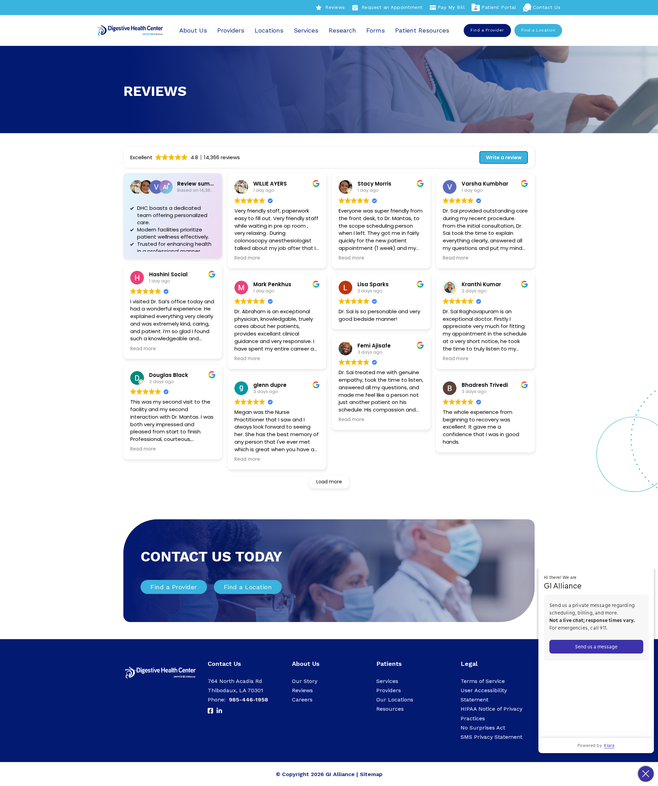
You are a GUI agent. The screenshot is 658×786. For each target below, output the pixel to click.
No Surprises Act (483, 727)
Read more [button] (143, 349)
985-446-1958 (248, 699)
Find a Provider (487, 30)
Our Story (304, 681)
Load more (329, 481)
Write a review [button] (504, 157)
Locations (269, 30)
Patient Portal (499, 7)
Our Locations (394, 699)
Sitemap (371, 774)
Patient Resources (422, 30)
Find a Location (538, 30)
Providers (230, 30)
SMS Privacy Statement (491, 737)
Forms (375, 30)
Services (306, 30)
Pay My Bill (451, 7)
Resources (390, 709)
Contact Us (546, 7)
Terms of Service (483, 681)
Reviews (335, 7)
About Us (193, 30)
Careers (302, 699)
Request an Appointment (392, 7)
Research (342, 30)
